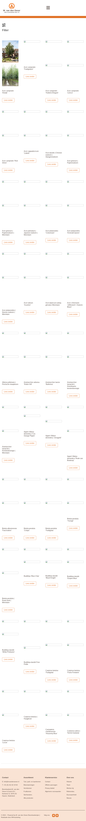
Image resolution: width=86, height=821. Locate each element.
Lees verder (8, 100)
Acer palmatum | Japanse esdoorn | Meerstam (31, 233)
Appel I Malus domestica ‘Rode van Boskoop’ (75, 458)
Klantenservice (51, 777)
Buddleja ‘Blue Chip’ (31, 576)
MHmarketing (15, 817)
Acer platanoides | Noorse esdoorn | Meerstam (9, 312)
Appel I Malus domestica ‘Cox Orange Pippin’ (29, 434)
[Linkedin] (57, 815)
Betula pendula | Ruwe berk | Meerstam (8, 600)
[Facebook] (53, 815)
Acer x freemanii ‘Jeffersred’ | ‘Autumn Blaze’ (75, 305)
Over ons (70, 777)
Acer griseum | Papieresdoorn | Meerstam (8, 233)
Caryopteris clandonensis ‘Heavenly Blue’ (51, 731)
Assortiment (28, 777)
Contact (5, 777)
